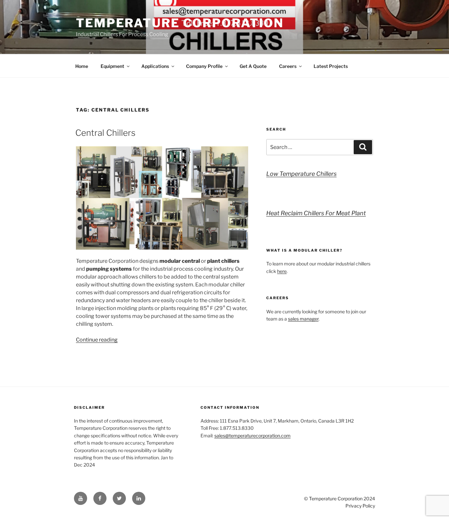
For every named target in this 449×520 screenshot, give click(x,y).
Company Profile (204, 66)
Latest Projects (331, 66)
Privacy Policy (360, 506)
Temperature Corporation (180, 23)
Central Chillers (105, 133)
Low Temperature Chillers (301, 173)
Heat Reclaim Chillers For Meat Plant (316, 213)
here (282, 271)
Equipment (112, 66)
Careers (287, 66)
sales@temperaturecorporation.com (252, 435)
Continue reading (97, 340)
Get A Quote (253, 66)
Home (81, 66)
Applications (155, 66)
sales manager (303, 319)
